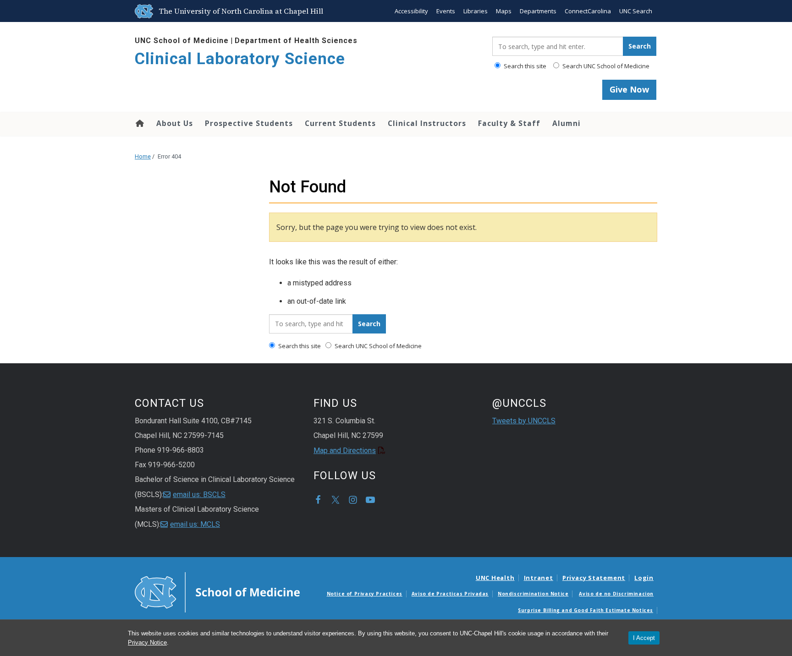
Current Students (340, 123)
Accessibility (411, 11)
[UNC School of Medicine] (217, 591)
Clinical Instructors (427, 123)
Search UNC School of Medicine (605, 66)
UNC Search (635, 11)
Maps (504, 11)
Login (644, 578)
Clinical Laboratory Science (240, 58)
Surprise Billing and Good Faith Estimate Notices (585, 610)
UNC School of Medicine (182, 40)
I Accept (644, 637)
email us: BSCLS (199, 494)
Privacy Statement (593, 578)
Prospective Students (249, 123)
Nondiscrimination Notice (533, 593)
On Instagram (353, 499)
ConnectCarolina (588, 11)
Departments (538, 11)
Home (139, 123)
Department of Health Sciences (296, 40)
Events (445, 11)
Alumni (566, 123)
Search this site (524, 66)
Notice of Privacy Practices (364, 593)
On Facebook (318, 499)
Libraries (475, 11)
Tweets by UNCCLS (524, 420)
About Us (174, 123)
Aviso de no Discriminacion (616, 593)
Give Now (629, 89)
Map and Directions (345, 450)
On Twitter (335, 499)
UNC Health (495, 578)
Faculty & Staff (509, 123)
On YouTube (370, 499)
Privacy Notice (147, 642)
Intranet (538, 578)
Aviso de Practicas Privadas (450, 593)
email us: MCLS (195, 524)
